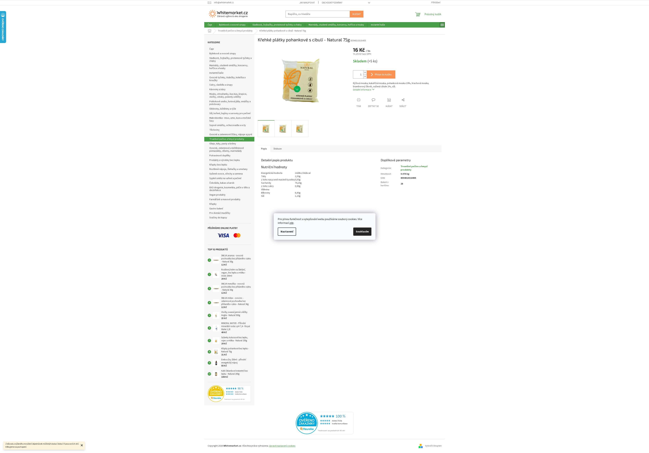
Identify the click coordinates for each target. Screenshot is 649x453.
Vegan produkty (217, 195)
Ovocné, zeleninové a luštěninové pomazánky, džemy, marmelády (226, 149)
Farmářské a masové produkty (224, 199)
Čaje (211, 49)
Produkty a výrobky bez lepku (224, 160)
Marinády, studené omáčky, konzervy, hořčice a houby (228, 67)
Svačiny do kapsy (218, 217)
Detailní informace (362, 89)
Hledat (356, 14)
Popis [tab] (264, 148)
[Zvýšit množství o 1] (365, 72)
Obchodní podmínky (332, 2)
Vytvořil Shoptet (433, 446)
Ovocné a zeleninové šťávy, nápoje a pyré (230, 134)
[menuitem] (209, 25)
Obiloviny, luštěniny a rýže (222, 109)
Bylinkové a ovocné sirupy (222, 53)
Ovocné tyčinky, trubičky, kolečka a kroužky (227, 79)
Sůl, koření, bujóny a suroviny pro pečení (229, 113)
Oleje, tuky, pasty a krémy (222, 143)
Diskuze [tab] (278, 148)
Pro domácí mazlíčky (219, 213)
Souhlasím (362, 231)
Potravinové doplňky (219, 155)
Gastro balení (216, 208)
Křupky (213, 204)
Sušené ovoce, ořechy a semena (226, 173)
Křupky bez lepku (218, 164)
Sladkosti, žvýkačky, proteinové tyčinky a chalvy (230, 59)
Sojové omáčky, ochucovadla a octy (227, 125)
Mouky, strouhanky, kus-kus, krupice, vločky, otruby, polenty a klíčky (228, 95)
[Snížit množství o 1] (365, 76)
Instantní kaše (216, 73)
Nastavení (287, 231)
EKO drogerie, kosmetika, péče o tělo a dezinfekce (229, 189)
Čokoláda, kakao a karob (221, 183)
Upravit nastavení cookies (282, 446)
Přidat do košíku (383, 74)
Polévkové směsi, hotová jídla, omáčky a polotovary (230, 103)
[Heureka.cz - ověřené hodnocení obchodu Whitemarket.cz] (324, 423)
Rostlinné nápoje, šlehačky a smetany (228, 169)
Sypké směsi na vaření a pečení (225, 178)
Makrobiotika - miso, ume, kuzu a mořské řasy (230, 119)
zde (291, 223)
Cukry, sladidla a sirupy (221, 85)
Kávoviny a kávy (217, 89)
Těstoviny (214, 130)
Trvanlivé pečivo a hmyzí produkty (226, 139)
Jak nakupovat (307, 2)
